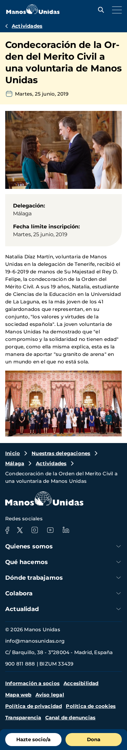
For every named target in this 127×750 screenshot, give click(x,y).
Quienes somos (29, 546)
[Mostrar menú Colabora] (118, 593)
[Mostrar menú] (115, 9)
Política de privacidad (33, 706)
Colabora (19, 593)
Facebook (7, 530)
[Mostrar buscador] (99, 10)
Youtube (50, 530)
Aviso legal (49, 695)
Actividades (27, 26)
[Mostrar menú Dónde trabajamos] (118, 577)
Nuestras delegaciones (61, 453)
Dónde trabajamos (34, 577)
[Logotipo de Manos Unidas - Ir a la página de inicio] (33, 12)
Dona (93, 739)
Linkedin (66, 530)
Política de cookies (91, 706)
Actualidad (22, 609)
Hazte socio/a (33, 739)
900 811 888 (20, 664)
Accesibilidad (81, 683)
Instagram (34, 530)
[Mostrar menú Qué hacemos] (118, 562)
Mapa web (18, 695)
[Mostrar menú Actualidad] (118, 609)
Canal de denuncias (70, 717)
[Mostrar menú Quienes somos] (118, 546)
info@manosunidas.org (34, 641)
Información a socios (32, 683)
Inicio (12, 453)
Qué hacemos (26, 562)
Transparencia (23, 717)
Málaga (14, 463)
